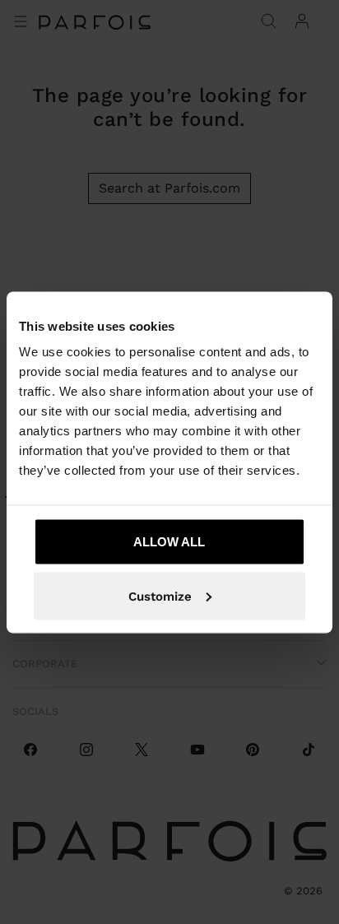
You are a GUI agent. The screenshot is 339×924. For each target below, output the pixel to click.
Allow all (169, 542)
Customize (160, 595)
